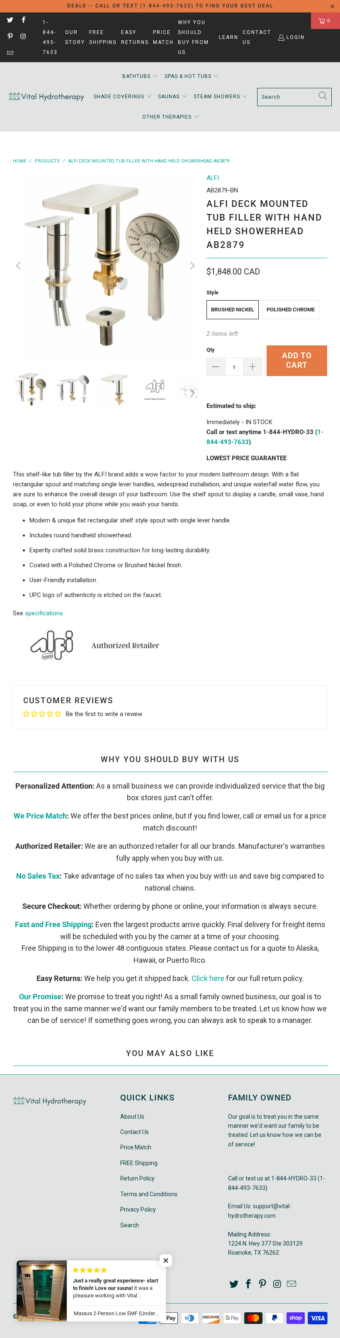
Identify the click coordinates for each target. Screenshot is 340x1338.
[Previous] (19, 265)
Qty (210, 350)
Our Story (75, 37)
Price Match (163, 37)
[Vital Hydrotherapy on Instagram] (22, 37)
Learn (228, 37)
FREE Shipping (103, 37)
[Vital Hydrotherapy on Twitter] (9, 21)
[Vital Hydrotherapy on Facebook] (22, 21)
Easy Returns (135, 37)
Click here (208, 978)
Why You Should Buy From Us (193, 37)
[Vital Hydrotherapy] (46, 97)
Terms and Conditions (148, 1194)
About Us (132, 1116)
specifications (44, 613)
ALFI (212, 178)
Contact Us (257, 37)
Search (129, 1225)
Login (296, 37)
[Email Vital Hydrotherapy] (9, 54)
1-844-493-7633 (50, 37)
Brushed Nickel (232, 309)
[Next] (192, 265)
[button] (140, 76)
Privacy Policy (138, 1209)
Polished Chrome (291, 309)
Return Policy (137, 1178)
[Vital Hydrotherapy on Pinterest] (9, 37)
